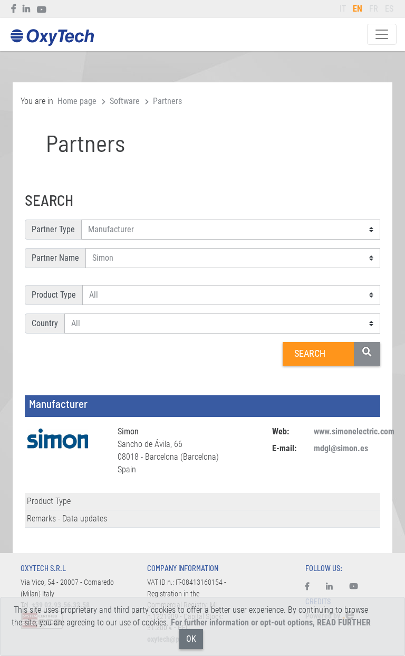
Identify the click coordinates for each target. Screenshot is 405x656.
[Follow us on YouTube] (42, 9)
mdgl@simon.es (341, 448)
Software (125, 101)
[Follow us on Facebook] (14, 9)
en (357, 9)
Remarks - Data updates (67, 519)
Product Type (54, 295)
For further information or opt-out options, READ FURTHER (271, 622)
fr (373, 9)
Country (45, 323)
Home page (77, 101)
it (343, 9)
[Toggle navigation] (382, 34)
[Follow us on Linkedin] (27, 9)
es (389, 9)
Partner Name (55, 258)
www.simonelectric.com (354, 431)
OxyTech (51, 37)
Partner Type (53, 229)
